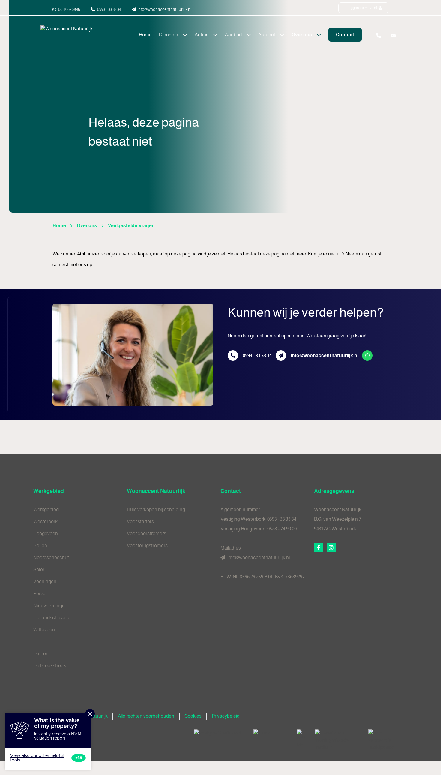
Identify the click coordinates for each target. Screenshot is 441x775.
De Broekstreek (49, 665)
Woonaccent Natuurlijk (156, 491)
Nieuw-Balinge (49, 605)
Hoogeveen (45, 533)
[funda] (270, 735)
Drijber (40, 653)
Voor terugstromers (147, 545)
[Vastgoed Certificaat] (219, 735)
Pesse (39, 593)
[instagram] (331, 547)
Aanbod (234, 34)
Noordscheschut (51, 557)
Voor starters (140, 521)
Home (145, 34)
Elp (36, 641)
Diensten (169, 34)
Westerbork (45, 521)
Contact (345, 34)
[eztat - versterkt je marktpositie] (385, 740)
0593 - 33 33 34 (257, 355)
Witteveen (44, 629)
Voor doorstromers (146, 533)
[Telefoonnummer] (233, 355)
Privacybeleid (226, 716)
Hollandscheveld (51, 617)
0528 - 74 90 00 (282, 528)
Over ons (302, 34)
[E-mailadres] (281, 355)
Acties (202, 34)
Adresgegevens (334, 491)
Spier (38, 569)
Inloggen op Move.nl (361, 8)
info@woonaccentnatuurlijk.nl (324, 355)
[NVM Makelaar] (301, 739)
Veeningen (44, 581)
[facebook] (318, 547)
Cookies (193, 716)
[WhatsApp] (367, 355)
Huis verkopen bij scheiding (156, 509)
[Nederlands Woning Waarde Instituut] (337, 740)
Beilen (40, 545)
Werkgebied (48, 491)
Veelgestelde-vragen (131, 225)
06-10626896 (68, 9)
